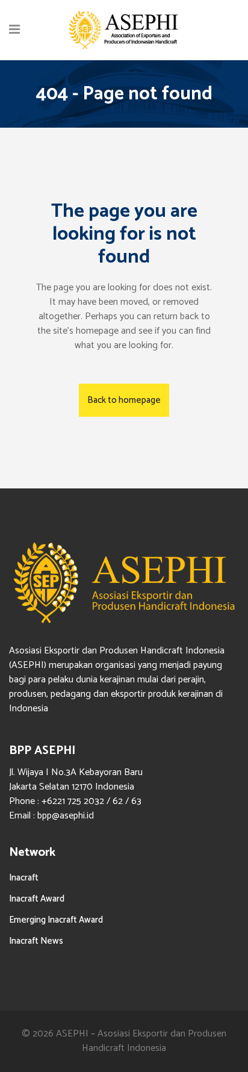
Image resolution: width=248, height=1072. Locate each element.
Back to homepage (124, 400)
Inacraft (24, 877)
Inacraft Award (36, 898)
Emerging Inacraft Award (56, 919)
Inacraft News (36, 941)
